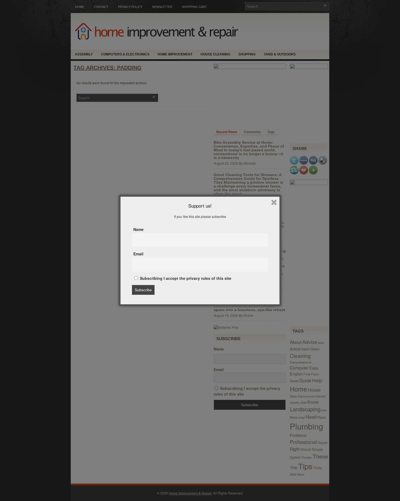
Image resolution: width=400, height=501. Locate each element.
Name (138, 229)
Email (138, 253)
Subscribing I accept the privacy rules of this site (185, 278)
